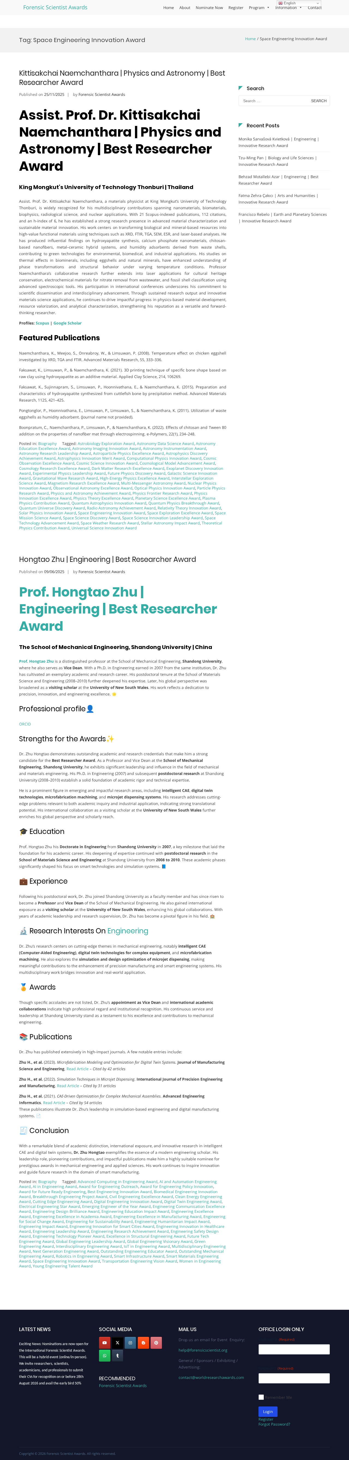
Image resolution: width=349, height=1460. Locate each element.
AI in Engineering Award (55, 1186)
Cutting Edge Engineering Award (62, 1201)
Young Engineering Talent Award (63, 1266)
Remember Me (278, 1397)
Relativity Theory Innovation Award (189, 508)
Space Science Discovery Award (91, 517)
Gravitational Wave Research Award (65, 478)
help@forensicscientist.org (203, 1350)
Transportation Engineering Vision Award (139, 1261)
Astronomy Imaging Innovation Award (106, 448)
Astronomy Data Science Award (165, 443)
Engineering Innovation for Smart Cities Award (112, 1226)
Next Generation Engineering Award (66, 1251)
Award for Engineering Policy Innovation (176, 1186)
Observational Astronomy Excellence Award (93, 488)
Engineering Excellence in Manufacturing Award (157, 1216)
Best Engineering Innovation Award (120, 1191)
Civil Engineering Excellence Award (141, 1196)
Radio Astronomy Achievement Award (121, 508)
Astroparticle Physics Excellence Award (128, 453)
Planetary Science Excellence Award (167, 498)
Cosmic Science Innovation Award (107, 463)
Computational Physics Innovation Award (164, 458)
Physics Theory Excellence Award (103, 498)
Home (168, 7)
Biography (47, 443)
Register (235, 7)
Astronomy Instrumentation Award (174, 448)
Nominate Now (209, 7)
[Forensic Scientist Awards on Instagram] (130, 1343)
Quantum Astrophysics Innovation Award (108, 503)
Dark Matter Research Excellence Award (128, 468)
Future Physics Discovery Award (137, 473)
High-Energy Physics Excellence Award (135, 478)
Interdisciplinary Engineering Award (89, 1246)
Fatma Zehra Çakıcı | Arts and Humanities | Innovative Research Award (278, 199)
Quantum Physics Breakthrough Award (183, 503)
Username (276, 1339)
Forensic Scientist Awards (55, 7)
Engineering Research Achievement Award (130, 1231)
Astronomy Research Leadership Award (55, 453)
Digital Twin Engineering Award (193, 1201)
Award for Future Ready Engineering (52, 1191)
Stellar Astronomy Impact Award (170, 523)
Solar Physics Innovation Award (47, 512)
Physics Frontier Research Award (162, 493)
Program (256, 7)
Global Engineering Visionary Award (159, 1241)
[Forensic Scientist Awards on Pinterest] (156, 1343)
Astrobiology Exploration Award (106, 443)
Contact (315, 7)
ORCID (25, 724)
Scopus (42, 323)
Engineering (127, 931)
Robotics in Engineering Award (84, 1256)
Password (275, 1368)
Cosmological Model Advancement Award (177, 463)
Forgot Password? (274, 1424)
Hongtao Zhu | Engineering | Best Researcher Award (107, 559)
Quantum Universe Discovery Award (52, 508)
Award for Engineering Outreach (108, 1186)
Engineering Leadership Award (61, 1231)
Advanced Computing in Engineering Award (118, 1181)
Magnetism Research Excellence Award (83, 483)
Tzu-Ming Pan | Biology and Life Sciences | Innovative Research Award (278, 161)
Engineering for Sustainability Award (99, 1221)
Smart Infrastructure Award (139, 1256)
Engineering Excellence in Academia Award (72, 1216)
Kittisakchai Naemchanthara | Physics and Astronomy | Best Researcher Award (122, 77)
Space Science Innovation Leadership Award (162, 517)
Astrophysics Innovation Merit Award (91, 458)
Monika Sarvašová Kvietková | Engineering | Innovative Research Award (279, 142)
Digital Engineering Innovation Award (128, 1201)
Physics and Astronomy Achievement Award (91, 493)
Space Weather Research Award (110, 523)
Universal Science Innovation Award (104, 527)
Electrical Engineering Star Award (49, 1206)
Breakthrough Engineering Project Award (70, 1196)
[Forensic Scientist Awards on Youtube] (104, 1343)
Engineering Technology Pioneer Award (68, 1236)
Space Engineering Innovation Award (111, 512)
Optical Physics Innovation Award (164, 488)
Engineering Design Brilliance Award (66, 1211)
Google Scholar (67, 323)
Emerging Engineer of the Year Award (116, 1206)
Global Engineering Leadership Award (90, 1241)
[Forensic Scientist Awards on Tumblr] (117, 1356)
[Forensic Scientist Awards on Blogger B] (143, 1343)
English (289, 3)
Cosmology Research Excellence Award (54, 468)
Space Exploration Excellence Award (180, 512)
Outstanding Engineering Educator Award (139, 1251)
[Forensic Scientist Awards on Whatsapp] (104, 1356)
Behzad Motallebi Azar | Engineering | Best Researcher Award (278, 180)
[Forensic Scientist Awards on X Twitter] (117, 1343)
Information (286, 7)
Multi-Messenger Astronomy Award (153, 483)
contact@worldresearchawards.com (211, 1377)
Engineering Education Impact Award (135, 1211)
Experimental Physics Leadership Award (69, 473)
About (184, 7)
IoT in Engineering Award (147, 1246)
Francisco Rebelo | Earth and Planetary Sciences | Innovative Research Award (283, 217)
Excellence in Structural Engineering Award (145, 1236)
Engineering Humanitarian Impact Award (172, 1221)
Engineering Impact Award (43, 1226)
